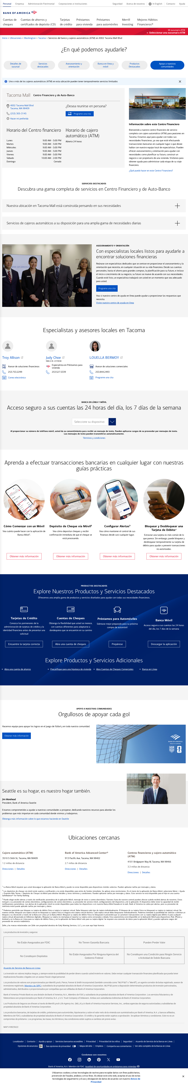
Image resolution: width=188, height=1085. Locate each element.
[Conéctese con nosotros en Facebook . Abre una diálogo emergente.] (70, 1059)
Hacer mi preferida (19, 118)
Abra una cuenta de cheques (70, 644)
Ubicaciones (16, 38)
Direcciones (8, 868)
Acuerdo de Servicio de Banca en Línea (22, 968)
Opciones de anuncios (28, 1046)
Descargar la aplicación (164, 644)
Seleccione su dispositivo (89, 421)
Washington (30, 38)
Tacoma (42, 38)
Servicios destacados (42, 65)
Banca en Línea (149, 669)
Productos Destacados (134, 65)
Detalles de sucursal (15, 65)
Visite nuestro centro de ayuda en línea (115, 302)
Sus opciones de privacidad (58, 1046)
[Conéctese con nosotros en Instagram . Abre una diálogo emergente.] (79, 1059)
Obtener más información (24, 556)
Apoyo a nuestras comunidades (167, 65)
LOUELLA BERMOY (104, 358)
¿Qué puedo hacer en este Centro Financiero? (151, 170)
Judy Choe (53, 358)
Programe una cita (78, 114)
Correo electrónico (17, 377)
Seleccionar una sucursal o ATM (167, 32)
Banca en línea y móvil (106, 65)
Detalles (21, 868)
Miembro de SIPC (33, 986)
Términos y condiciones (94, 438)
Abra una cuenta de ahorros (17, 669)
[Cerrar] (183, 1076)
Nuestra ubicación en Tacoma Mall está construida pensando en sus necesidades (94, 205)
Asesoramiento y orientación (74, 65)
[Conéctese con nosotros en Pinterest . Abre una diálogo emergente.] (99, 1059)
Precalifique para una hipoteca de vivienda (70, 669)
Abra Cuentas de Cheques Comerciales (114, 669)
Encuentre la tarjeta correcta (24, 644)
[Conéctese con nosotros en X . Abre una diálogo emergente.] (108, 1059)
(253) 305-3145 (18, 113)
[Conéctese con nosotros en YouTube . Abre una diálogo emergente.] (118, 1059)
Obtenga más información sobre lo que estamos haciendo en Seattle (35, 818)
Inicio (5, 38)
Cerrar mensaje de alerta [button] (180, 81)
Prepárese (117, 644)
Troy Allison (11, 358)
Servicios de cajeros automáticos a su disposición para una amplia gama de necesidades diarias (94, 223)
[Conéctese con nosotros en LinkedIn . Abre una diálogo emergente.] (89, 1059)
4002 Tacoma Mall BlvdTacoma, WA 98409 (21, 107)
